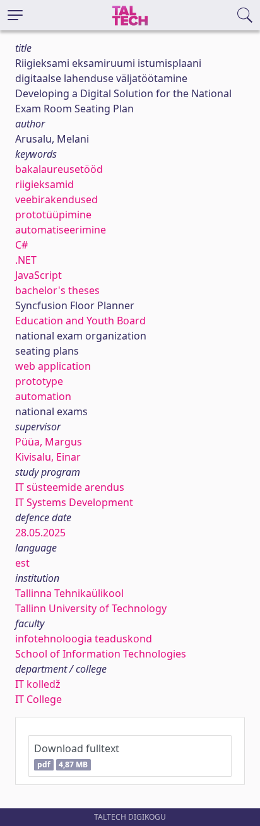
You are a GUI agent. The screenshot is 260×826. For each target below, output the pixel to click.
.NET (26, 260)
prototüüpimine (53, 214)
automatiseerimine (60, 230)
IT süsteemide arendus (69, 487)
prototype (39, 381)
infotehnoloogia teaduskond (83, 639)
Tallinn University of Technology (91, 608)
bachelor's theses (57, 290)
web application (53, 366)
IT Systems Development (74, 502)
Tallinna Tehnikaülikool (69, 593)
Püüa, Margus (48, 442)
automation (43, 396)
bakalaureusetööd (59, 169)
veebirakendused (56, 199)
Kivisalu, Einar (48, 457)
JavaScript (38, 275)
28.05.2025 (40, 533)
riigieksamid (44, 184)
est (22, 563)
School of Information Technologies (100, 654)
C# (21, 245)
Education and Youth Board (80, 320)
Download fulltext (76, 755)
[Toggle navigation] (15, 15)
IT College (38, 699)
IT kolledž (38, 684)
